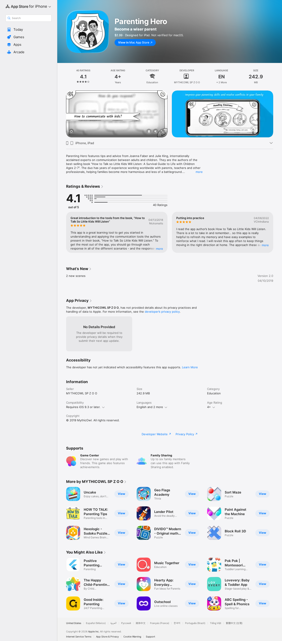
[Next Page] (278, 114)
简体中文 (140, 623)
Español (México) (96, 623)
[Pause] (149, 132)
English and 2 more (150, 407)
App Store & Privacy (107, 636)
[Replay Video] (71, 132)
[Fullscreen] (162, 132)
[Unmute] (155, 132)
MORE (159, 248)
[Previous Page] (62, 114)
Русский (126, 623)
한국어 (177, 623)
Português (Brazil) (195, 623)
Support (150, 636)
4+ (209, 407)
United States (73, 623)
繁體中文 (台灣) (234, 623)
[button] (28, 29)
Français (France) (159, 623)
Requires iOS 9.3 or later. (83, 407)
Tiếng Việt (215, 623)
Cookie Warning (132, 636)
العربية (113, 623)
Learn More (190, 367)
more (199, 172)
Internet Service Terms (78, 636)
